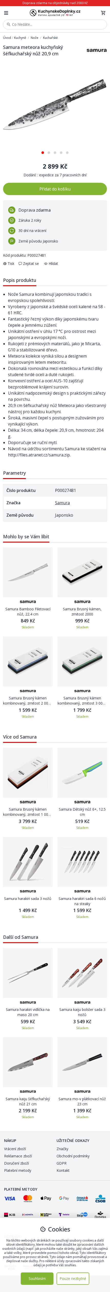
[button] (43, 150)
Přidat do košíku (55, 189)
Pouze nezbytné (73, 1278)
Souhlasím (37, 1278)
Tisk (11, 263)
